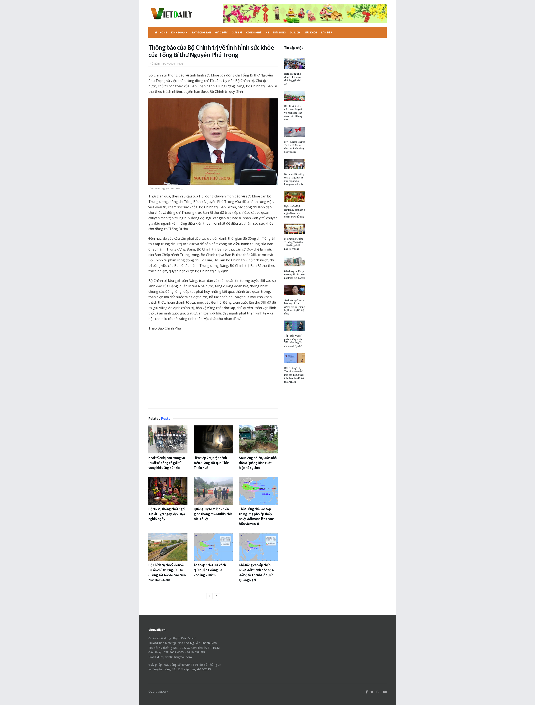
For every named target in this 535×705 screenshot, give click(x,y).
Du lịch (295, 32)
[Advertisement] (213, 370)
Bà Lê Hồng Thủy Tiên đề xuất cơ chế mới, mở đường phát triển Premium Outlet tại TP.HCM (294, 375)
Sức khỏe (310, 32)
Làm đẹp (326, 32)
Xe (267, 32)
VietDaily (163, 692)
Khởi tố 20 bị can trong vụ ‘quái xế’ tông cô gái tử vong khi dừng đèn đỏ (166, 463)
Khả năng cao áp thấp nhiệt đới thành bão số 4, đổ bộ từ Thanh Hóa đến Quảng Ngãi (257, 572)
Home (163, 32)
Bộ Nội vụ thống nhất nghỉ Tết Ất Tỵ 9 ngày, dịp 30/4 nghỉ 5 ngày (166, 514)
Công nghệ (254, 32)
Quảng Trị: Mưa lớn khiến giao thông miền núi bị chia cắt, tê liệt (213, 514)
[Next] (217, 596)
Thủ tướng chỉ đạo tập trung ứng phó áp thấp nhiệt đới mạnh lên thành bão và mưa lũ (257, 516)
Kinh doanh (179, 32)
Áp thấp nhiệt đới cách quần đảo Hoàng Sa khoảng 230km (210, 570)
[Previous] (209, 596)
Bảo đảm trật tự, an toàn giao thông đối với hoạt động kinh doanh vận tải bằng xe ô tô (294, 113)
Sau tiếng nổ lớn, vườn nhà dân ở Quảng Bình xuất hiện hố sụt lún (257, 463)
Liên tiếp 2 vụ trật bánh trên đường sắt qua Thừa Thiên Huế (211, 463)
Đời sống (279, 32)
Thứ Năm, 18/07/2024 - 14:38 (165, 63)
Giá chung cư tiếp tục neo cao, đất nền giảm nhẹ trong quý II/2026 (294, 274)
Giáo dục (221, 32)
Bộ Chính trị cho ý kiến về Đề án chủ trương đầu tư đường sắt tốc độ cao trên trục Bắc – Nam (167, 572)
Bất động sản (201, 32)
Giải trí (237, 32)
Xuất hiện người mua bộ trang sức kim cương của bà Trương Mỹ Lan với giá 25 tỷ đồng (294, 307)
